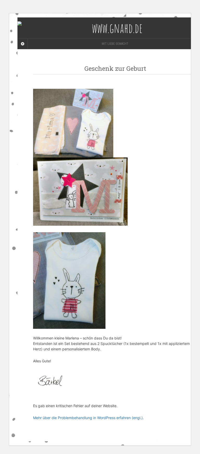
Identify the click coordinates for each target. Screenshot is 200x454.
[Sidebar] (22, 44)
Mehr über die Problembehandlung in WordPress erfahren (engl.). (88, 417)
